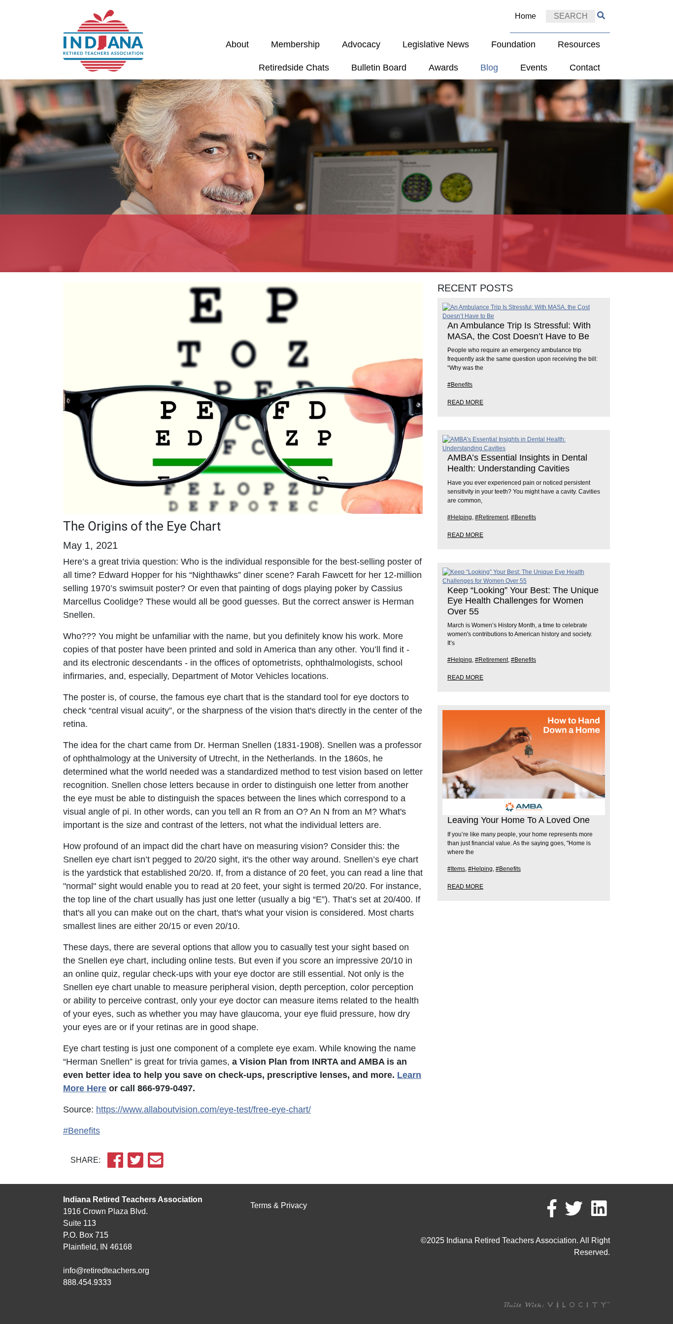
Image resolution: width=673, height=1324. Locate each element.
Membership (295, 44)
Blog (489, 67)
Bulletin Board (378, 67)
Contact (585, 67)
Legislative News (436, 44)
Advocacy (361, 44)
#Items (456, 868)
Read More (465, 402)
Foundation (513, 44)
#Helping (459, 517)
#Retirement (491, 517)
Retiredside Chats (294, 67)
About (237, 44)
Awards (443, 67)
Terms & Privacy (278, 1205)
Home (525, 16)
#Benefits (81, 1131)
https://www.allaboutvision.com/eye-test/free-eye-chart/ (203, 1109)
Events (533, 67)
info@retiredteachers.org (106, 1270)
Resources (579, 44)
